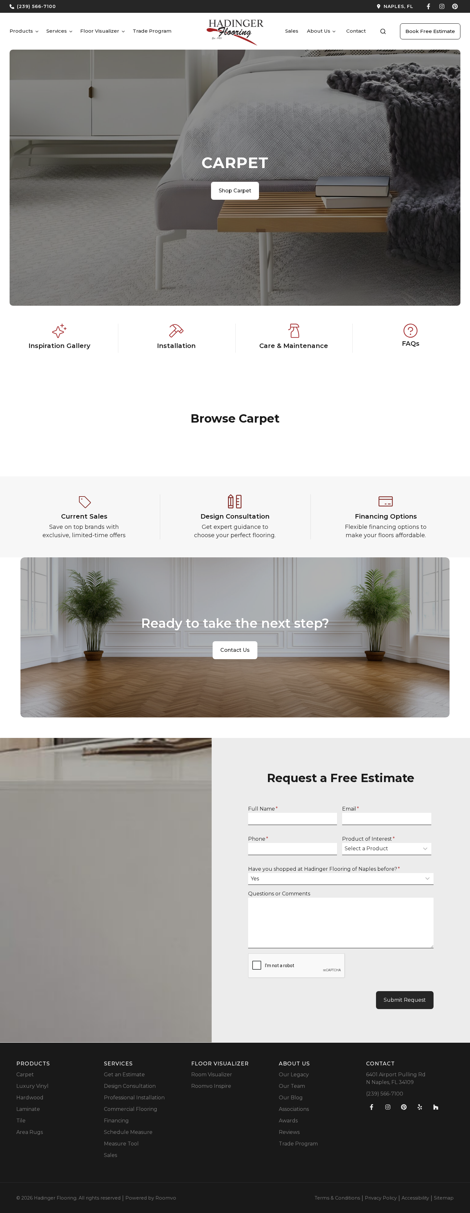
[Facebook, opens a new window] (428, 6)
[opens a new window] (326, 6)
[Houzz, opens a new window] (435, 1107)
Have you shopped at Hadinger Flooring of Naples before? (324, 869)
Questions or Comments (279, 894)
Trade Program (152, 31)
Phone (258, 839)
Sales (291, 31)
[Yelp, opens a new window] (419, 1107)
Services (56, 31)
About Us (318, 31)
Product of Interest (368, 839)
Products (21, 31)
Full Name (263, 809)
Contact (356, 31)
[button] (383, 31)
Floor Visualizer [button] (99, 31)
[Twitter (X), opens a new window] (455, 6)
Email (350, 809)
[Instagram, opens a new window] (441, 6)
